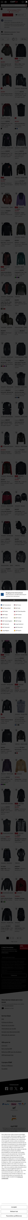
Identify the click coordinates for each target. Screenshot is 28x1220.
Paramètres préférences (14, 1216)
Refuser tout (14, 1211)
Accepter (14, 1207)
